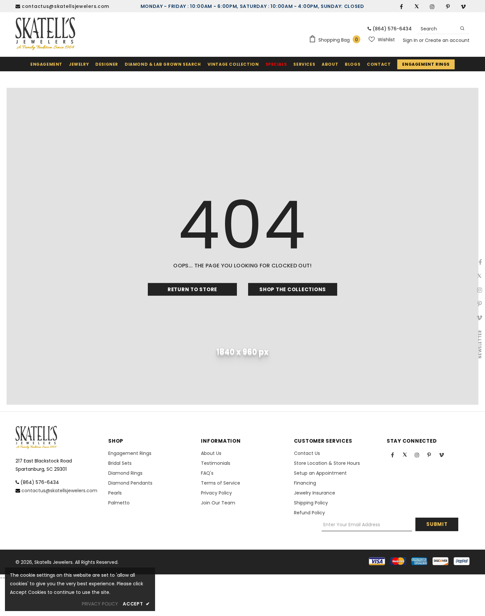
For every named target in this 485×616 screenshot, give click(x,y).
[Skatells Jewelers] (45, 33)
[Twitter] (417, 6)
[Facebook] (401, 6)
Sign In (411, 40)
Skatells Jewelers (53, 562)
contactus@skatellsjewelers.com (65, 6)
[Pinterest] (448, 6)
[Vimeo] (463, 6)
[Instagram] (432, 6)
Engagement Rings (426, 64)
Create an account (447, 40)
